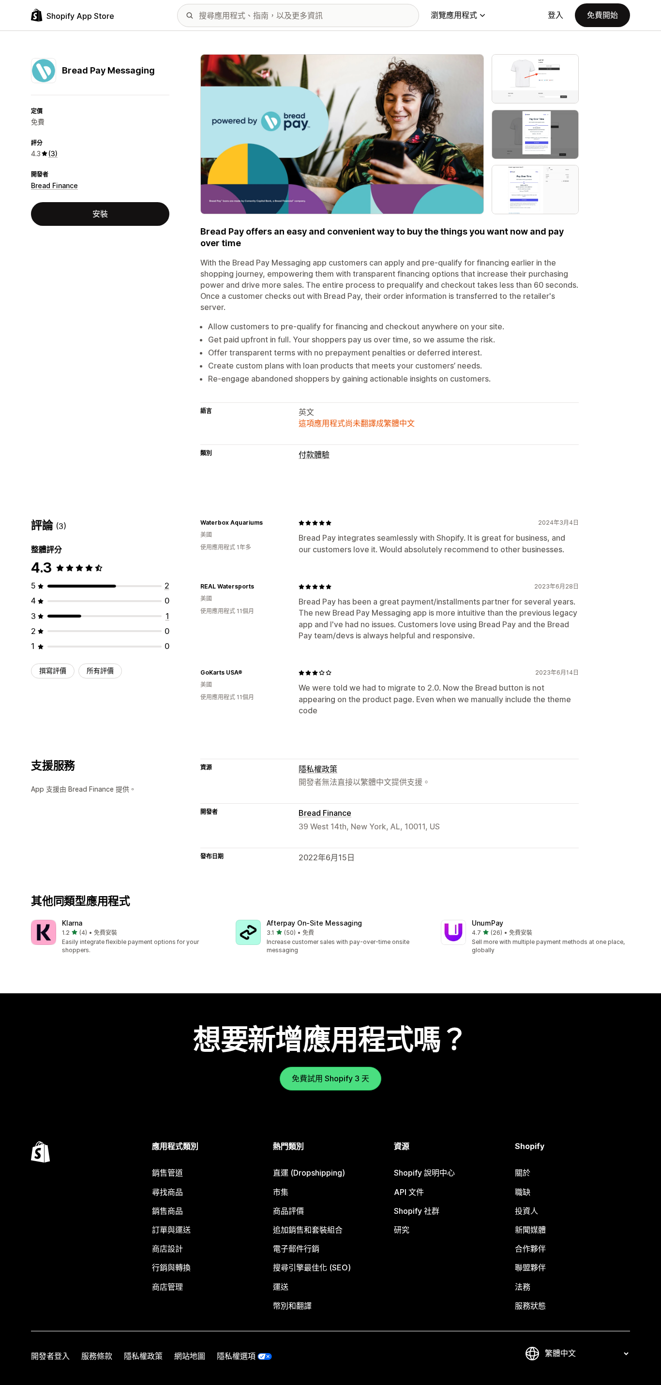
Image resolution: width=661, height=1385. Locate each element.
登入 (555, 15)
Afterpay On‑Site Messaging (314, 923)
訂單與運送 (171, 1230)
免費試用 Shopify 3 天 (330, 1078)
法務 (522, 1287)
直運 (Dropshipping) (309, 1173)
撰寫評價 (52, 670)
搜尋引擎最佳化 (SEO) (312, 1267)
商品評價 (288, 1211)
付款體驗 (314, 454)
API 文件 (409, 1192)
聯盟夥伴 (530, 1267)
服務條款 (96, 1356)
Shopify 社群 (416, 1211)
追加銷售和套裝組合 (308, 1230)
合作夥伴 (530, 1248)
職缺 (522, 1192)
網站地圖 (189, 1356)
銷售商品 (167, 1211)
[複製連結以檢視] (268, 523)
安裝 (100, 214)
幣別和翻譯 (292, 1306)
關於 (522, 1173)
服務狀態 (530, 1306)
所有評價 (100, 670)
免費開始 (602, 15)
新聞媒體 (530, 1230)
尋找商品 (167, 1192)
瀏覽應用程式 (454, 15)
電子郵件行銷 (296, 1248)
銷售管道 (167, 1173)
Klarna (72, 923)
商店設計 (167, 1248)
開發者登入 (50, 1356)
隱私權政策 (318, 769)
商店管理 (167, 1287)
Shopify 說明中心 (424, 1173)
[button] (125, 937)
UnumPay (487, 923)
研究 (401, 1230)
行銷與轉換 (171, 1267)
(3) (53, 153)
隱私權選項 (236, 1356)
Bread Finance (54, 185)
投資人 (526, 1211)
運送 (280, 1287)
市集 (280, 1192)
